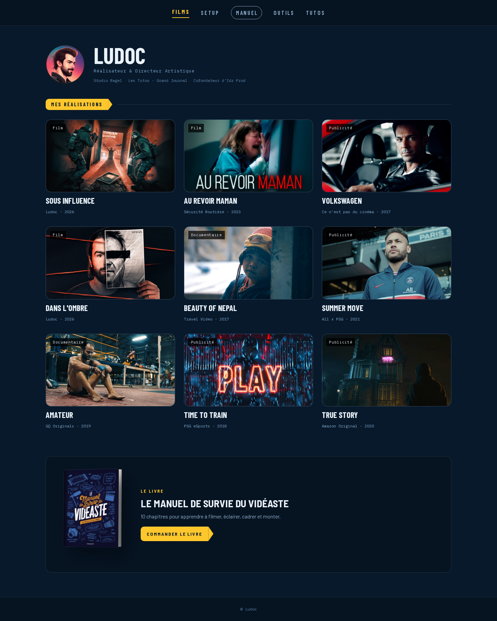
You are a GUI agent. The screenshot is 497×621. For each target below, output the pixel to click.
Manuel (247, 12)
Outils (284, 12)
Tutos (315, 12)
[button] (110, 167)
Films (181, 11)
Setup (210, 12)
